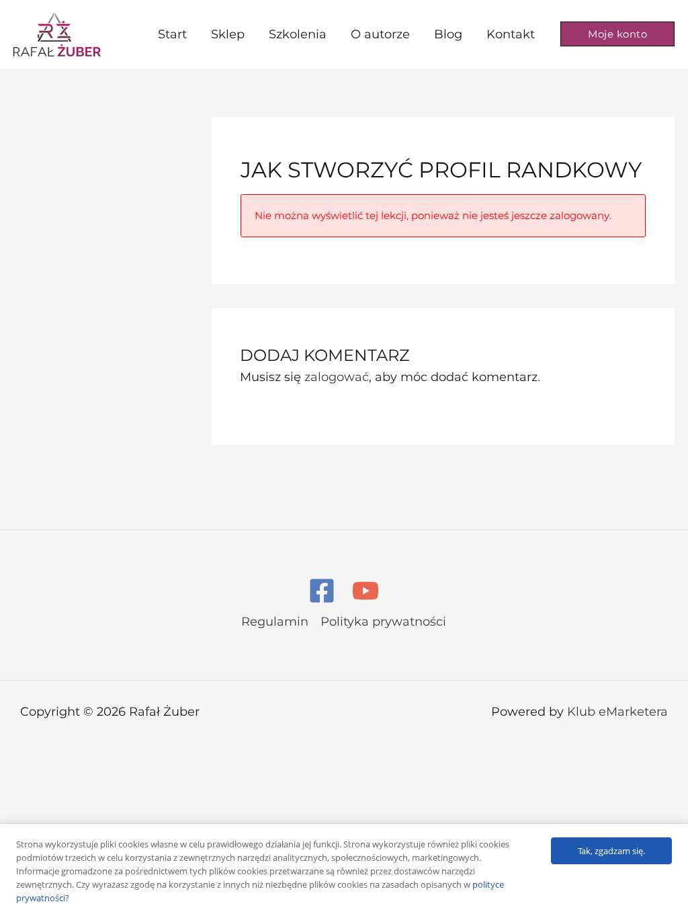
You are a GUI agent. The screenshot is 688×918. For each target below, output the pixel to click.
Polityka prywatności (383, 621)
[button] (617, 34)
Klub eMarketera (617, 711)
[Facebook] (321, 590)
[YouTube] (365, 590)
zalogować (336, 377)
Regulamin (274, 621)
